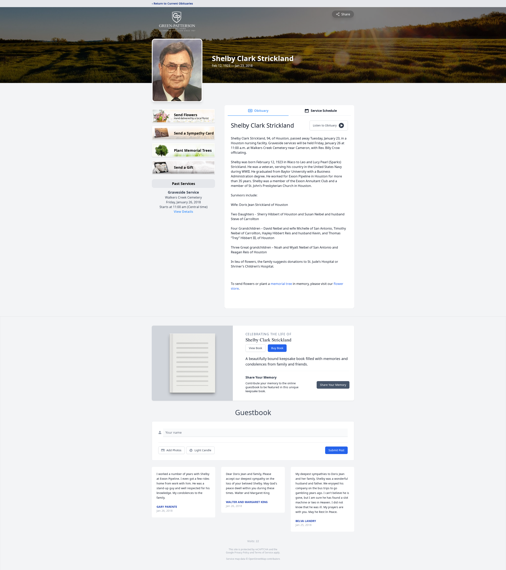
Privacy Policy (241, 552)
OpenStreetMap (257, 559)
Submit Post (336, 450)
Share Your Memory (333, 385)
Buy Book (277, 348)
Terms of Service (264, 552)
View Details (183, 211)
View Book (255, 348)
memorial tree (281, 284)
